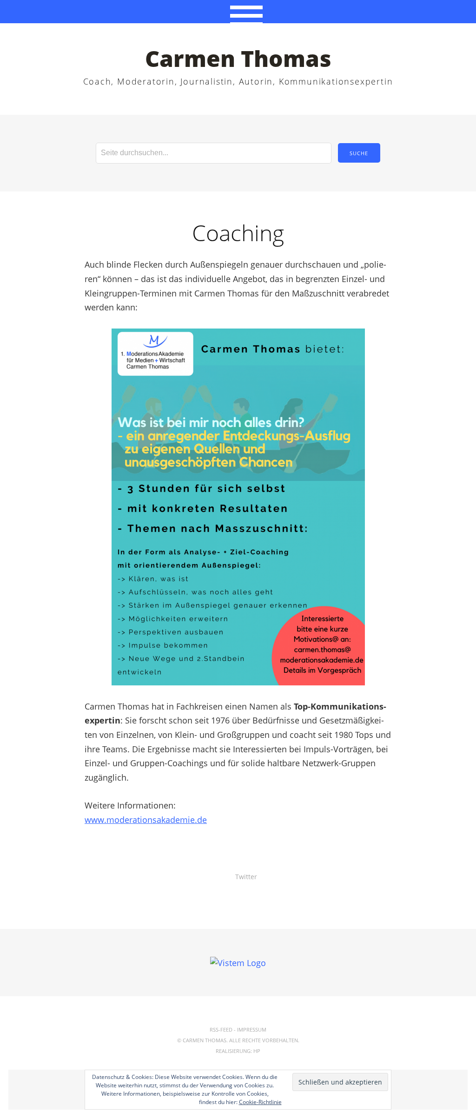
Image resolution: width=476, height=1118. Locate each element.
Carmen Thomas (238, 58)
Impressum (251, 1029)
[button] (238, 507)
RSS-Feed (221, 1029)
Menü (238, 11)
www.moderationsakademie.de (146, 819)
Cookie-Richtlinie (260, 1102)
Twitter (246, 876)
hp (256, 1050)
